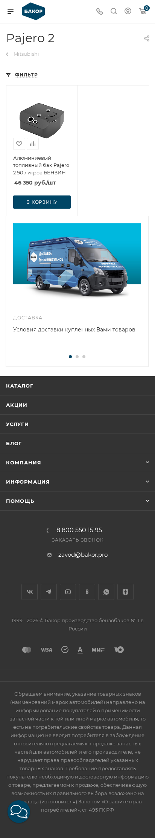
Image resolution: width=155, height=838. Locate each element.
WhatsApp (106, 592)
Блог (14, 443)
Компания (23, 462)
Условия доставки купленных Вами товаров (74, 329)
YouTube (68, 592)
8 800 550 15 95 (79, 530)
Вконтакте (29, 592)
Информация (28, 482)
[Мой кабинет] (128, 11)
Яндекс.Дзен (125, 592)
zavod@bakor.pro (83, 554)
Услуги (17, 424)
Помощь (20, 501)
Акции (16, 405)
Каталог (19, 386)
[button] (19, 811)
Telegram (49, 592)
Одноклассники (87, 592)
